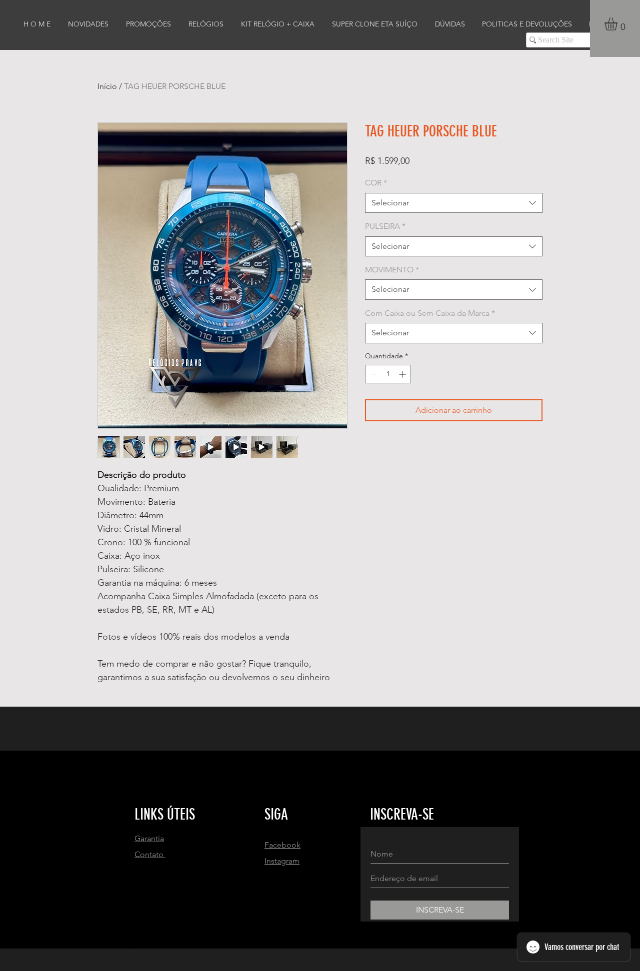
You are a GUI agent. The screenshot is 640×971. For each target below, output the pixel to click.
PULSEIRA (385, 226)
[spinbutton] (388, 374)
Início (107, 86)
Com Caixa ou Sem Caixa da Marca (430, 313)
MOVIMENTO (392, 269)
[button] (618, 23)
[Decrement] (372, 374)
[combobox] (453, 203)
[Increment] (403, 374)
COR (376, 182)
